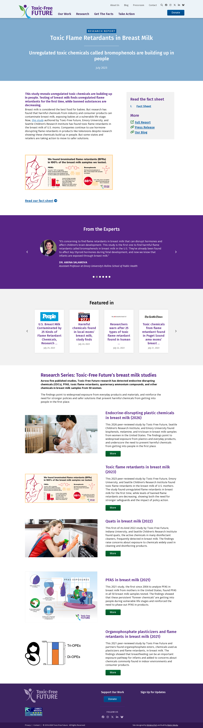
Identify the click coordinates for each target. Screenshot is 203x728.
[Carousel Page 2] (97, 273)
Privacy (28, 725)
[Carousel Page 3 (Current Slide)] (100, 273)
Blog (126, 5)
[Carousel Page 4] (103, 273)
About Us (114, 5)
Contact (153, 5)
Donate (176, 12)
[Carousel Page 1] (94, 273)
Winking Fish (152, 725)
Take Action (126, 14)
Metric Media (172, 725)
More (113, 449)
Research (82, 14)
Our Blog (141, 132)
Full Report (143, 122)
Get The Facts (103, 14)
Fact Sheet (143, 106)
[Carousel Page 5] (106, 273)
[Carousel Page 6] (109, 273)
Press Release (145, 127)
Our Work (64, 14)
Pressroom (138, 5)
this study (38, 120)
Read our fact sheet (39, 201)
